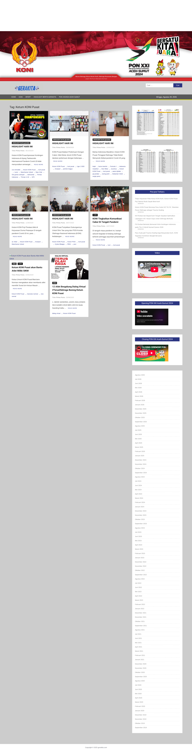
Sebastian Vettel (117, 174)
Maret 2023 (139, 549)
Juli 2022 (138, 583)
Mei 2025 (138, 439)
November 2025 (140, 413)
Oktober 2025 (140, 417)
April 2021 (138, 647)
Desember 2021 (140, 613)
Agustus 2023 (140, 528)
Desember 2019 (140, 715)
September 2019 (141, 727)
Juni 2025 (138, 434)
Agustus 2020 (140, 681)
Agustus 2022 (140, 579)
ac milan (14, 242)
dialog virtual (56, 313)
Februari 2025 (140, 451)
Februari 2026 (140, 400)
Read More (38, 164)
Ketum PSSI (71, 242)
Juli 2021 (138, 634)
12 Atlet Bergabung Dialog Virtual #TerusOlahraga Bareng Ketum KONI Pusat (69, 290)
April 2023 (138, 545)
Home (13, 97)
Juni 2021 (138, 638)
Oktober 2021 (140, 621)
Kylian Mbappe (60, 244)
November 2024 (140, 464)
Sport (28, 97)
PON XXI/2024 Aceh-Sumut (69, 97)
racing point (105, 174)
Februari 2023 (140, 553)
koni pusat (41, 170)
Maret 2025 (139, 447)
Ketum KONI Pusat (29, 170)
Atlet (14, 264)
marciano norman (32, 294)
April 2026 (138, 392)
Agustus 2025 (140, 426)
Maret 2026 (139, 396)
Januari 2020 (139, 711)
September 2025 (141, 422)
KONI (21, 97)
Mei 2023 (138, 540)
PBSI (69, 244)
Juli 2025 (138, 430)
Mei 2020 (138, 693)
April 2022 (138, 596)
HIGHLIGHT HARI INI (22, 146)
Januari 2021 (139, 659)
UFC (33, 177)
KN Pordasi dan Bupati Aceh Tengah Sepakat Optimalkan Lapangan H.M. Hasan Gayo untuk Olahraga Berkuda (155, 217)
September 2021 (141, 626)
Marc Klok (39, 172)
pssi (75, 244)
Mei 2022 (138, 591)
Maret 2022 (139, 600)
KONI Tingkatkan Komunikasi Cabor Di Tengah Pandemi (107, 220)
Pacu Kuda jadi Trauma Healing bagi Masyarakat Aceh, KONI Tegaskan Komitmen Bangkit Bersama (156, 234)
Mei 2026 (138, 388)
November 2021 (140, 617)
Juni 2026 (138, 383)
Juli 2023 (138, 532)
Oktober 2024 (140, 468)
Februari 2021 (140, 655)
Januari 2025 (139, 455)
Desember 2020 (140, 664)
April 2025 (138, 443)
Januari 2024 (139, 507)
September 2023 (141, 523)
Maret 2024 (139, 498)
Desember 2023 (140, 511)
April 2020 (138, 698)
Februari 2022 (140, 604)
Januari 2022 (139, 608)
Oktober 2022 (140, 570)
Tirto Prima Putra (18, 151)
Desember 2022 (140, 562)
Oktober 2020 (140, 672)
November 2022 (140, 566)
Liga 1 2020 (80, 166)
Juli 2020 (138, 685)
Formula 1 (113, 166)
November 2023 (140, 515)
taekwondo (30, 174)
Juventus (114, 169)
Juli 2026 (138, 379)
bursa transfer (102, 166)
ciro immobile (16, 170)
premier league (68, 169)
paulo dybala (117, 171)
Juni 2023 (138, 536)
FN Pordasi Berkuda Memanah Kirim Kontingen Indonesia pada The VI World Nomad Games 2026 (155, 225)
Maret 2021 (139, 651)
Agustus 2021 (140, 630)
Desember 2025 (140, 409)
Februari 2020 (140, 706)
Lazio (16, 172)
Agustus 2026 (140, 375)
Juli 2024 (138, 481)
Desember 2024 (140, 460)
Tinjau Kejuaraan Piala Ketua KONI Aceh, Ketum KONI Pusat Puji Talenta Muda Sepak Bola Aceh (156, 200)
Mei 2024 (138, 490)
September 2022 (141, 575)
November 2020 (140, 668)
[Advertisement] (66, 15)
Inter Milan (104, 169)
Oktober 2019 (140, 723)
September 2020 (141, 676)
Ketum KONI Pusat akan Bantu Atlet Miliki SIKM (27, 269)
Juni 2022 (138, 587)
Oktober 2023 (140, 519)
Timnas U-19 (25, 177)
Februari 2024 (140, 502)
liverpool (57, 169)
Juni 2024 (138, 485)
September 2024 (141, 473)
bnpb (94, 166)
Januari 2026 (139, 405)
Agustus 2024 (140, 477)
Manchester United (27, 172)
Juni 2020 (138, 689)
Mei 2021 (138, 643)
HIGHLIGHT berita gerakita (45, 97)
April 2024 (138, 494)
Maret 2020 (139, 702)
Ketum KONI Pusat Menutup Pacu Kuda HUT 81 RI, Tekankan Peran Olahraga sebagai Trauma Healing (157, 208)
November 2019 (140, 719)
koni (109, 245)
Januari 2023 (139, 558)
